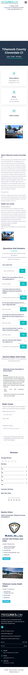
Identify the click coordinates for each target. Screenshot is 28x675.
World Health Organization (7, 633)
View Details (6, 558)
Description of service (7, 425)
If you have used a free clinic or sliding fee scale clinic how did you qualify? (12, 291)
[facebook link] (2, 627)
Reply (23, 283)
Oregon (13, 56)
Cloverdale (18, 56)
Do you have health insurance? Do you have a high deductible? (13, 303)
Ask (22, 270)
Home (8, 56)
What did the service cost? (8, 411)
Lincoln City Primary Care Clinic (12, 540)
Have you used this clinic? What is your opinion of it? (12, 341)
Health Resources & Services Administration (11, 636)
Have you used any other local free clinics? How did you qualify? (12, 329)
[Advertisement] (14, 26)
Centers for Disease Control (7, 631)
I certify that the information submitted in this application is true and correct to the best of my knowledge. (14, 438)
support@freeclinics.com (16, 9)
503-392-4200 (14, 99)
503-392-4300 (13, 101)
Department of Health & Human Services (10, 638)
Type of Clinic (5, 418)
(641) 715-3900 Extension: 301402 (16, 7)
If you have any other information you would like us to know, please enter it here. (13, 316)
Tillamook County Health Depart (12, 585)
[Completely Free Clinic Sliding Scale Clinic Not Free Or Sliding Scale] (14, 422)
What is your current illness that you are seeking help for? (12, 278)
